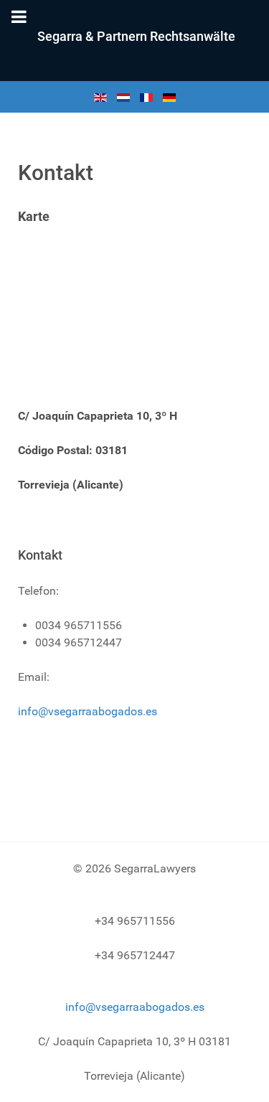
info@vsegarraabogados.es (87, 711)
